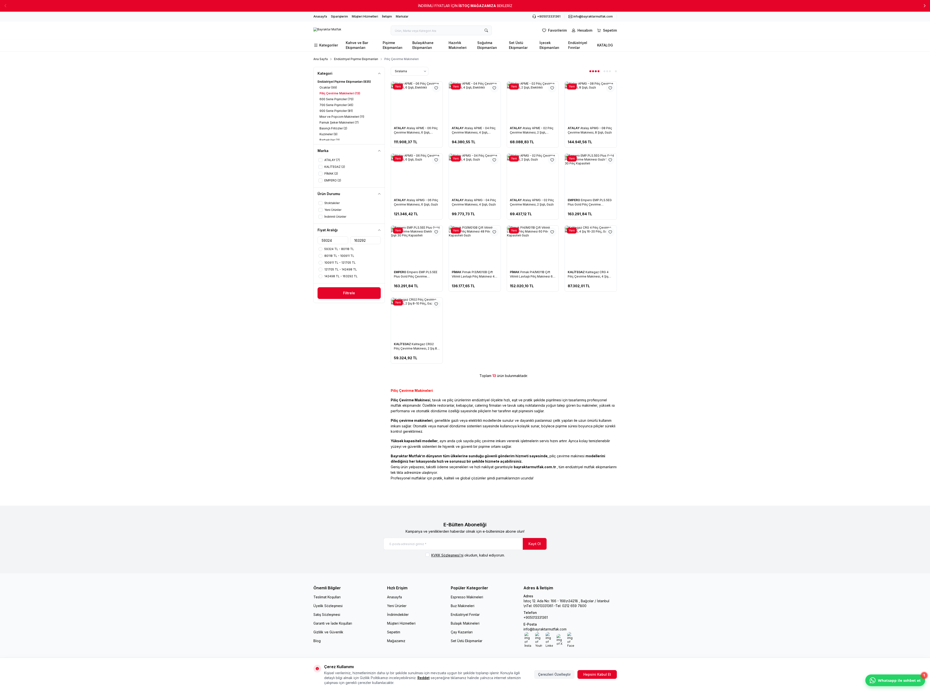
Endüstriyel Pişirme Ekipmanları (356, 59)
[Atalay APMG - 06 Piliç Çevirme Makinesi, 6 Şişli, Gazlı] (417, 174)
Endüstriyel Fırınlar (577, 45)
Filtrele (349, 293)
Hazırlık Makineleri (458, 45)
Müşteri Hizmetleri (365, 16)
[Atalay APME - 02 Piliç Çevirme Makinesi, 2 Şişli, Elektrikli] (533, 102)
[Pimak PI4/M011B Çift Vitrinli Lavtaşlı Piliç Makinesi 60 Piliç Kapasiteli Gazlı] (533, 246)
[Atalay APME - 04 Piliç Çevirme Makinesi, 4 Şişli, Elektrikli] (475, 102)
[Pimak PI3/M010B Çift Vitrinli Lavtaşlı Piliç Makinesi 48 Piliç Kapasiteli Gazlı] (475, 246)
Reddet (423, 678)
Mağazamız (396, 641)
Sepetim (393, 632)
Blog (317, 641)
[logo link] (327, 30)
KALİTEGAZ (576, 272)
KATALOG (605, 45)
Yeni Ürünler (397, 606)
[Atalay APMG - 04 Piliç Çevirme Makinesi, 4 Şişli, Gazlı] (475, 174)
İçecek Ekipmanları (549, 45)
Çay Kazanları (462, 632)
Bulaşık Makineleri (465, 623)
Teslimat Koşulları (327, 597)
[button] (925, 6)
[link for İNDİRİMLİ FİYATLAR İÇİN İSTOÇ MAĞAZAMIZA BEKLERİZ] (465, 6)
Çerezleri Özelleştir (554, 674)
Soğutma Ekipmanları (487, 45)
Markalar (402, 16)
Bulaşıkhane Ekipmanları (423, 45)
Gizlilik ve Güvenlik (328, 632)
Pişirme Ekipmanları (392, 45)
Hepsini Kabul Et (597, 674)
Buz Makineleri (462, 606)
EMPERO (574, 200)
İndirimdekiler (398, 614)
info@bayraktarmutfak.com (545, 629)
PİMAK (457, 272)
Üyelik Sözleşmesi (328, 606)
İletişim (387, 16)
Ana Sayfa (320, 59)
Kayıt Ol (535, 544)
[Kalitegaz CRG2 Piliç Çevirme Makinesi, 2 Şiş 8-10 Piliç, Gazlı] (417, 318)
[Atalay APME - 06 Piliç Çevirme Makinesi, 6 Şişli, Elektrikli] (417, 102)
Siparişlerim (339, 16)
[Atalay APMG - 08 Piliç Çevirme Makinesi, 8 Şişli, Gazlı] (591, 102)
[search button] (486, 30)
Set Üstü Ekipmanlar (518, 45)
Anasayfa (320, 16)
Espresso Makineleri (467, 597)
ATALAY (400, 128)
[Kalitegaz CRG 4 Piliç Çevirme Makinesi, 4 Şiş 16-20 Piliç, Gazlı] (591, 246)
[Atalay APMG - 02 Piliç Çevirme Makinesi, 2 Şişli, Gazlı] (533, 174)
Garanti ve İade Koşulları (332, 623)
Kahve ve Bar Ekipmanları (357, 45)
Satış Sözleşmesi (326, 614)
